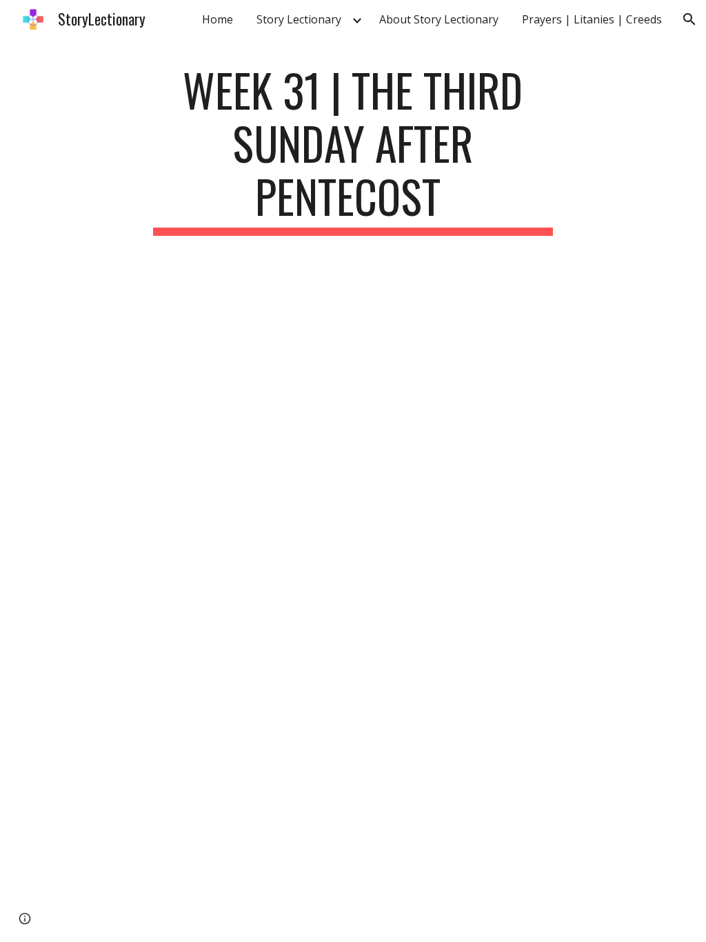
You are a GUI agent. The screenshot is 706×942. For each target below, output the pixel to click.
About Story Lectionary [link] (438, 19)
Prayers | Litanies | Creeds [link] (592, 19)
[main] (353, 149)
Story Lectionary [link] (298, 19)
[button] (689, 19)
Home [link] (217, 19)
